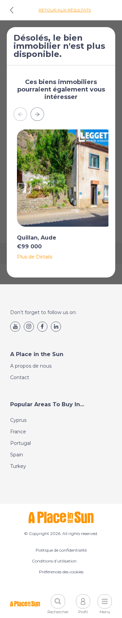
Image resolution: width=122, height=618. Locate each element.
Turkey (18, 466)
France (18, 432)
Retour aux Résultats (65, 10)
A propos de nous (31, 366)
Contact (19, 377)
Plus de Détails (34, 256)
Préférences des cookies (61, 571)
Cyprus (18, 420)
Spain (16, 455)
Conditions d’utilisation (54, 560)
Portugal (20, 443)
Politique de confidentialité (61, 550)
